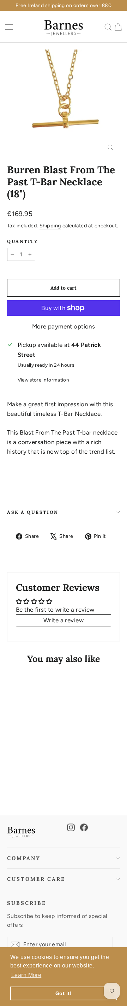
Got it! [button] (63, 993)
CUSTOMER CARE (36, 879)
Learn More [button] (26, 975)
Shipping (50, 225)
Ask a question (33, 512)
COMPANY (24, 858)
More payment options (63, 326)
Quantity (22, 241)
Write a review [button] (63, 620)
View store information (43, 380)
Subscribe (26, 903)
